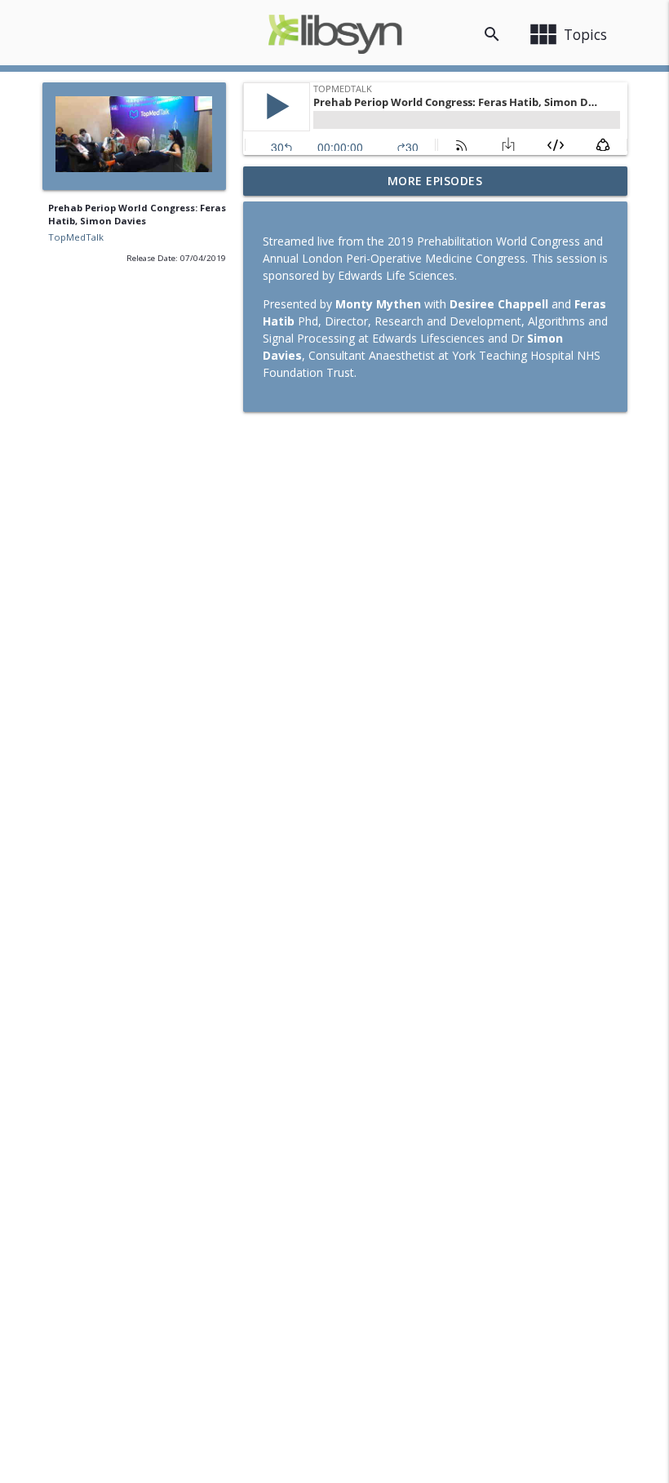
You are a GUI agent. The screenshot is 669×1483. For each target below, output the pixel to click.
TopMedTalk (76, 237)
